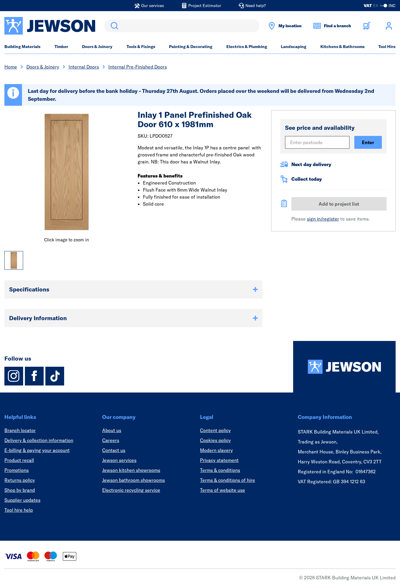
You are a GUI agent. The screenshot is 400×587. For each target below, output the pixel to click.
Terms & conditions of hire (227, 480)
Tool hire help (18, 510)
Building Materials (22, 46)
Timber (61, 46)
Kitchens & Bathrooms (342, 46)
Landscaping (293, 46)
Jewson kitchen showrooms (131, 470)
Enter (368, 142)
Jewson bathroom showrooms (133, 480)
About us (111, 430)
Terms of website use (222, 490)
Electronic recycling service (131, 490)
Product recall (19, 460)
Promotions (16, 470)
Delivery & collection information (38, 440)
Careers (110, 440)
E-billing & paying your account (37, 450)
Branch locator (20, 430)
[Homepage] (344, 367)
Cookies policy (215, 440)
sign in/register (323, 219)
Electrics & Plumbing (246, 46)
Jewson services (119, 460)
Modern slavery (216, 450)
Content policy (215, 430)
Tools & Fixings (141, 46)
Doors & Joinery (97, 46)
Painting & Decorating (190, 46)
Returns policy (19, 480)
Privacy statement (219, 460)
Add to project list (339, 204)
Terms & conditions (220, 470)
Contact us (113, 450)
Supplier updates (22, 500)
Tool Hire (387, 46)
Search (113, 25)
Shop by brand (19, 490)
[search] (182, 25)
